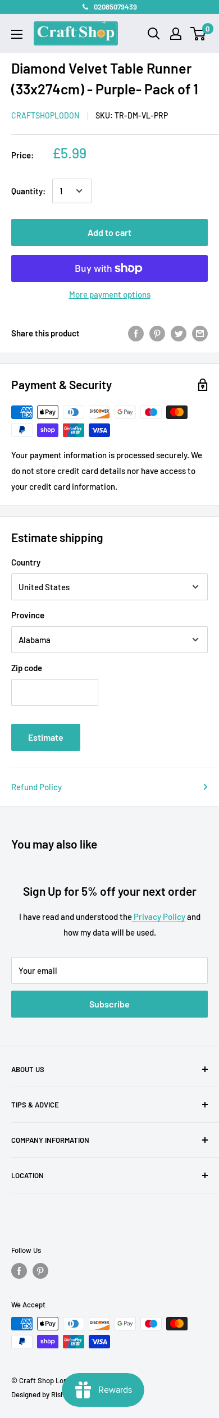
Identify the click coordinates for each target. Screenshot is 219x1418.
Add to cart (109, 232)
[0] (198, 33)
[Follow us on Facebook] (19, 1271)
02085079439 (115, 6)
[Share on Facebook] (136, 333)
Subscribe (109, 1003)
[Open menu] (16, 34)
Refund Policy (36, 787)
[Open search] (154, 34)
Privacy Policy (158, 916)
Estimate (45, 737)
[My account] (175, 34)
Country (25, 562)
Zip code (26, 668)
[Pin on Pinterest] (157, 333)
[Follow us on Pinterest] (40, 1271)
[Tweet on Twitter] (178, 333)
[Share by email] (200, 333)
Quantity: (28, 191)
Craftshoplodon (45, 115)
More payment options (109, 294)
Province (27, 615)
